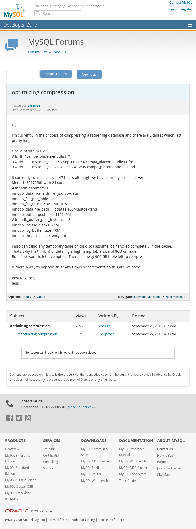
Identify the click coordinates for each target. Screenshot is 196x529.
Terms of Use (57, 520)
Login (172, 9)
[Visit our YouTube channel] (28, 420)
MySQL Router (91, 474)
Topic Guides (128, 481)
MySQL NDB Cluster (95, 461)
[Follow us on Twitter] (19, 420)
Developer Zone (20, 25)
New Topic (89, 74)
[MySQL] (14, 10)
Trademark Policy (82, 520)
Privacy (10, 520)
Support (48, 468)
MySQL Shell (90, 468)
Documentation (136, 440)
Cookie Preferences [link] (112, 520)
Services (51, 440)
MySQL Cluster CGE (19, 486)
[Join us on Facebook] (9, 420)
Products (15, 440)
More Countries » (81, 407)
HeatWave (12, 449)
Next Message (176, 297)
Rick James (106, 334)
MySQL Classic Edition (20, 480)
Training (49, 449)
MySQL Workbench (94, 481)
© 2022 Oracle (41, 511)
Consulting (50, 462)
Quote (41, 297)
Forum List (37, 51)
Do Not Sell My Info (31, 520)
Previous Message (147, 297)
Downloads (93, 440)
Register (186, 9)
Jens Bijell (105, 326)
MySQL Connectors (132, 474)
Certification (51, 455)
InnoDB (59, 51)
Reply (27, 297)
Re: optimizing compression (36, 334)
